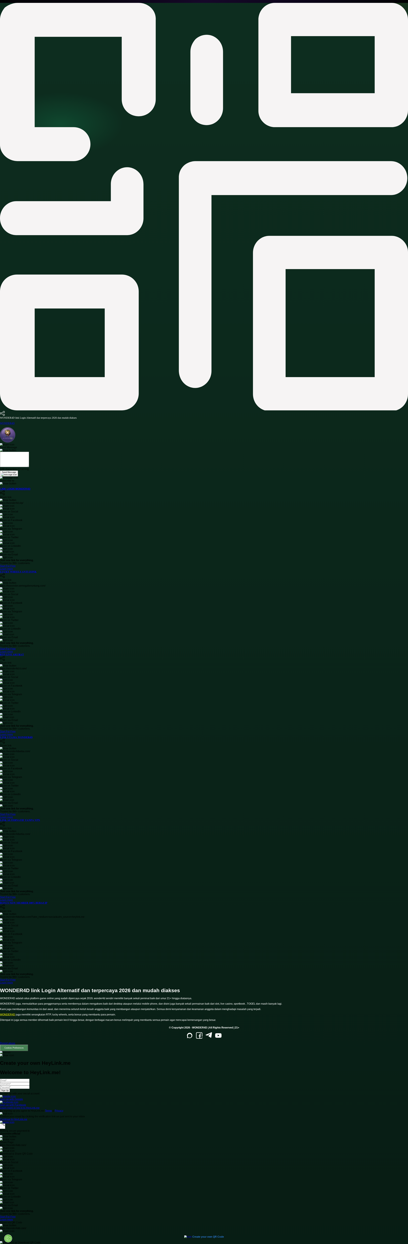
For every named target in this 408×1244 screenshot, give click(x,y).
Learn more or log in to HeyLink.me (20, 1107)
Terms (48, 1110)
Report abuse (7, 1043)
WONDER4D (7, 423)
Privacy (59, 1110)
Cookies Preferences (14, 1048)
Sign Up (5, 1090)
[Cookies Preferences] (8, 1238)
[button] (204, 1046)
